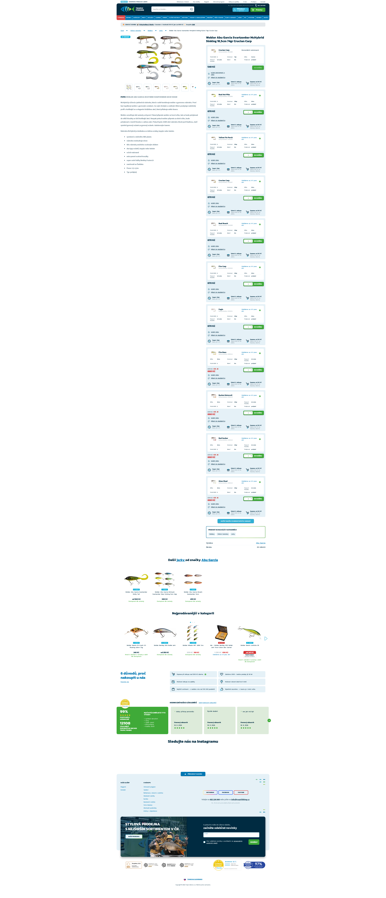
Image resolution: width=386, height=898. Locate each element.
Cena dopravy (148, 805)
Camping (158, 18)
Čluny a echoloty (230, 18)
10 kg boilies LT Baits (146, 24)
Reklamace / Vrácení (183, 2)
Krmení (165, 18)
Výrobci (146, 790)
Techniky (259, 18)
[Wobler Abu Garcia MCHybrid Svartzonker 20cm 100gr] (128, 87)
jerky (181, 559)
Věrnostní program (218, 2)
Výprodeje (121, 18)
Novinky (128, 18)
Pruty (144, 18)
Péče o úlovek (219, 18)
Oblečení (210, 18)
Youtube (241, 792)
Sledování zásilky (149, 796)
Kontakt (263, 2)
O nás (245, 2)
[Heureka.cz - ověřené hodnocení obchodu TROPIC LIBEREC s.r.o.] (227, 865)
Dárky (240, 18)
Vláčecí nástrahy (174, 18)
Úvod (122, 31)
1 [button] (190, 622)
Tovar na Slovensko (194, 879)
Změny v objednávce (150, 811)
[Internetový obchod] (132, 9)
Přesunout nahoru (195, 774)
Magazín (206, 2)
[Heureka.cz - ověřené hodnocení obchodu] (125, 704)
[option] (129, 87)
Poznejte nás (125, 682)
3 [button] (194, 622)
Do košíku (258, 67)
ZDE (193, 24)
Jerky (161, 31)
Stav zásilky (196, 2)
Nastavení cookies (149, 802)
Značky (266, 18)
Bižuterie (185, 18)
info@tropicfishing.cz (240, 799)
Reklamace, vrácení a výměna (153, 793)
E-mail (206, 833)
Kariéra (146, 799)
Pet (245, 18)
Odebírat (254, 842)
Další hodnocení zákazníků (207, 703)
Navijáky (151, 18)
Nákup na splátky (234, 2)
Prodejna (253, 2)
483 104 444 (215, 799)
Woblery (150, 31)
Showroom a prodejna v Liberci (134, 2)
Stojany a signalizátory (197, 18)
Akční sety (136, 18)
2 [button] (192, 622)
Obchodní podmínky (150, 808)
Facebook (225, 792)
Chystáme (251, 18)
